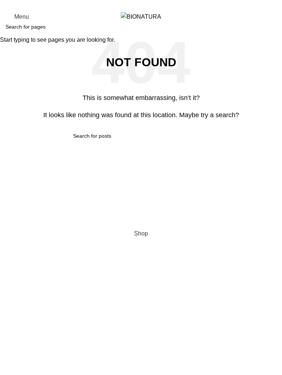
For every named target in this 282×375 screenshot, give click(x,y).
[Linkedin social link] (149, 5)
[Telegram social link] (158, 5)
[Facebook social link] (124, 5)
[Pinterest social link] (141, 5)
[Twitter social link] (133, 5)
